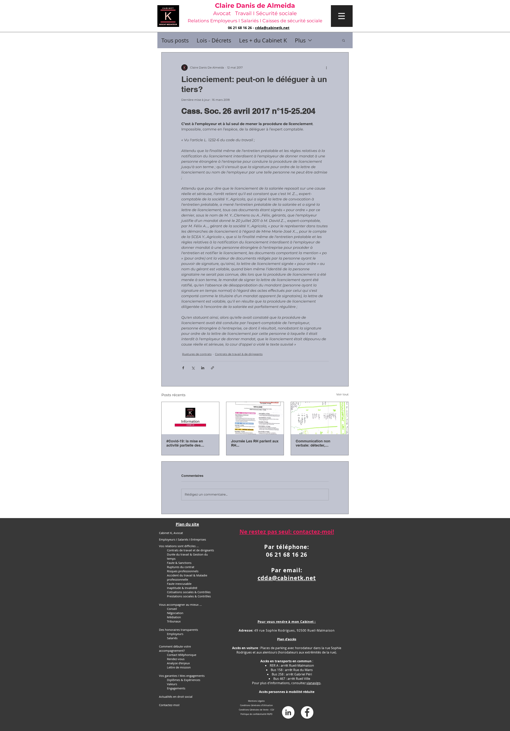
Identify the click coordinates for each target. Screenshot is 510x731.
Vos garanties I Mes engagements (182, 676)
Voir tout (342, 394)
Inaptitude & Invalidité (182, 588)
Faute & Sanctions (179, 563)
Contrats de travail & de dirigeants (239, 354)
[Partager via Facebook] (183, 368)
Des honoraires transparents (178, 630)
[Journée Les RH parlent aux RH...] (255, 418)
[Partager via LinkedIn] (203, 368)
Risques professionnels (182, 571)
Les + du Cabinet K (263, 40)
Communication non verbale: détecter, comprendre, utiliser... (314, 443)
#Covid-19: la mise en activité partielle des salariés (184, 443)
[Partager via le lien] (212, 368)
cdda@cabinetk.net (272, 27)
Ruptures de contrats (197, 354)
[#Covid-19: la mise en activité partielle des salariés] (190, 418)
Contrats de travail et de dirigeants (190, 550)
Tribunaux (174, 621)
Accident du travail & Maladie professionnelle (187, 577)
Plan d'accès (286, 639)
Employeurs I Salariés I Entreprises (182, 539)
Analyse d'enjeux (178, 663)
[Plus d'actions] (326, 67)
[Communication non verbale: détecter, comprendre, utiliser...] (319, 418)
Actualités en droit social (175, 697)
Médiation (174, 617)
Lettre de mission (179, 667)
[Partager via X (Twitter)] (193, 368)
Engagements (176, 688)
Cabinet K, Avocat (171, 533)
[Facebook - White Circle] (307, 712)
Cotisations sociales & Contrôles (189, 592)
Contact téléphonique (181, 655)
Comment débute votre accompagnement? (175, 648)
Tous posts (175, 40)
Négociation (175, 613)
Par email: (286, 570)
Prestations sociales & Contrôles (189, 596)
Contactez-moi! (169, 705)
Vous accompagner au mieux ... (180, 605)
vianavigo (313, 683)
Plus (300, 40)
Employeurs (175, 634)
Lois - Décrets (214, 40)
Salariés (172, 638)
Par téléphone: (286, 547)
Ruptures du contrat (180, 567)
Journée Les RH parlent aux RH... (255, 443)
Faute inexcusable (179, 584)
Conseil (172, 609)
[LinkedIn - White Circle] (288, 712)
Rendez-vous (175, 659)
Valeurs (172, 684)
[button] (342, 16)
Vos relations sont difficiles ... (179, 546)
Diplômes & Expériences (183, 680)
